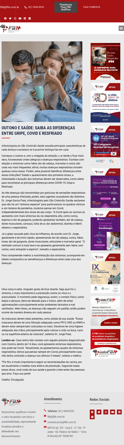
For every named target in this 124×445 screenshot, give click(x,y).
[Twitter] (10, 18)
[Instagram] (15, 18)
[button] (121, 28)
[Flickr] (29, 18)
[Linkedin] (24, 18)
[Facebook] (5, 18)
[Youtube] (19, 18)
